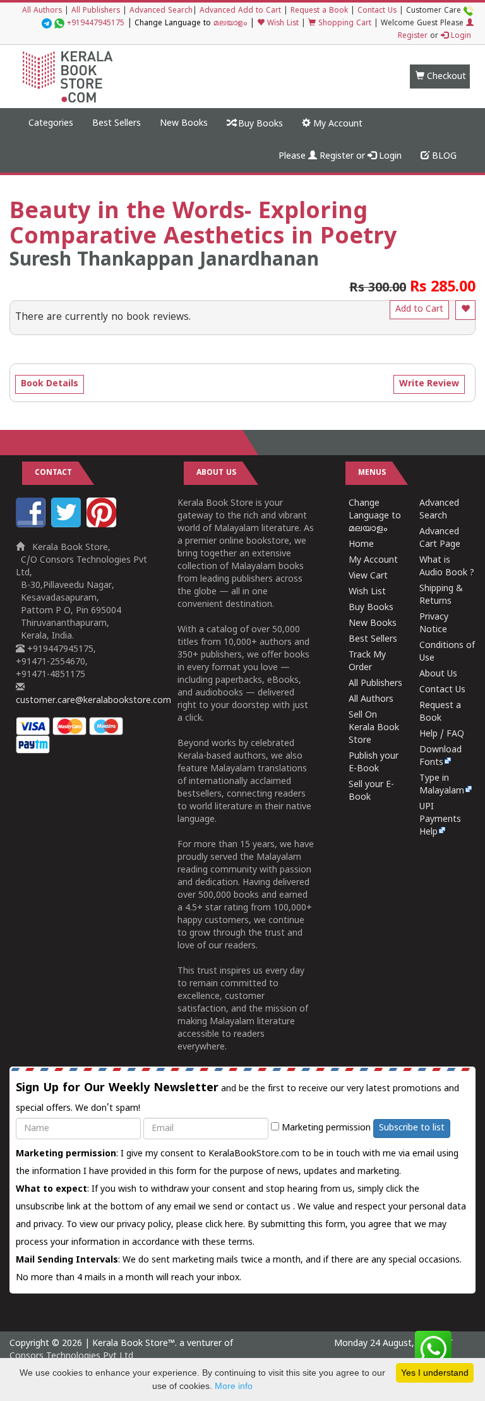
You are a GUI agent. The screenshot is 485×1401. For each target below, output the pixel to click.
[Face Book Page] (32, 525)
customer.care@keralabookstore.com (93, 700)
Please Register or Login (340, 156)
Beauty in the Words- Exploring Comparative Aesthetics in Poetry (203, 225)
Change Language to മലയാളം (375, 516)
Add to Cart (419, 309)
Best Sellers (116, 123)
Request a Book (319, 11)
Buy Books (259, 124)
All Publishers (95, 11)
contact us (269, 1207)
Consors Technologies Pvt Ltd (71, 1356)
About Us (438, 674)
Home (361, 544)
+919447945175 (95, 23)
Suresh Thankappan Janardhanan (164, 260)
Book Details (49, 384)
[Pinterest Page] (103, 525)
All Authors (42, 11)
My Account (336, 124)
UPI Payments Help (440, 820)
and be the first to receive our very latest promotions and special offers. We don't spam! (237, 1097)
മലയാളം (230, 23)
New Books (184, 123)
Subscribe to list (412, 1128)
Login (459, 36)
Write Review (429, 384)
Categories (50, 123)
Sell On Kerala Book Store (374, 728)
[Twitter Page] (67, 525)
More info (234, 1386)
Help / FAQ (441, 734)
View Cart (368, 576)
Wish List (282, 23)
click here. (226, 1225)
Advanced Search (161, 11)
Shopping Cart (343, 23)
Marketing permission (325, 1128)
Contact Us (377, 11)
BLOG (443, 156)
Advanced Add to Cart (240, 11)
